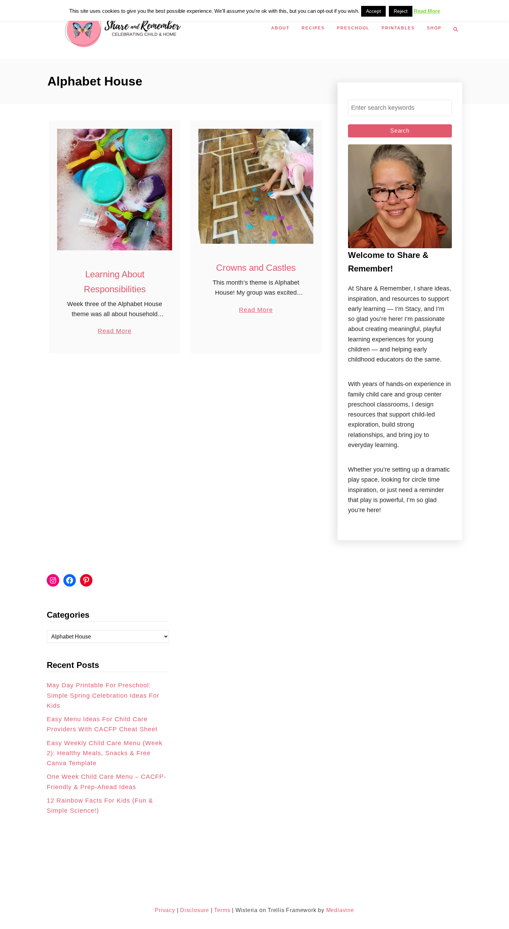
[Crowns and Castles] (255, 186)
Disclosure (193, 910)
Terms (222, 910)
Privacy (165, 910)
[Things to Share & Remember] (157, 29)
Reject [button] (401, 11)
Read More (114, 331)
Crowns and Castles (256, 267)
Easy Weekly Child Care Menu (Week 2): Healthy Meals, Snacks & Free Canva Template (104, 753)
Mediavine (340, 910)
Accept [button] (373, 11)
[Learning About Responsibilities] (114, 189)
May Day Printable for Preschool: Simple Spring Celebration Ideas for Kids (103, 695)
